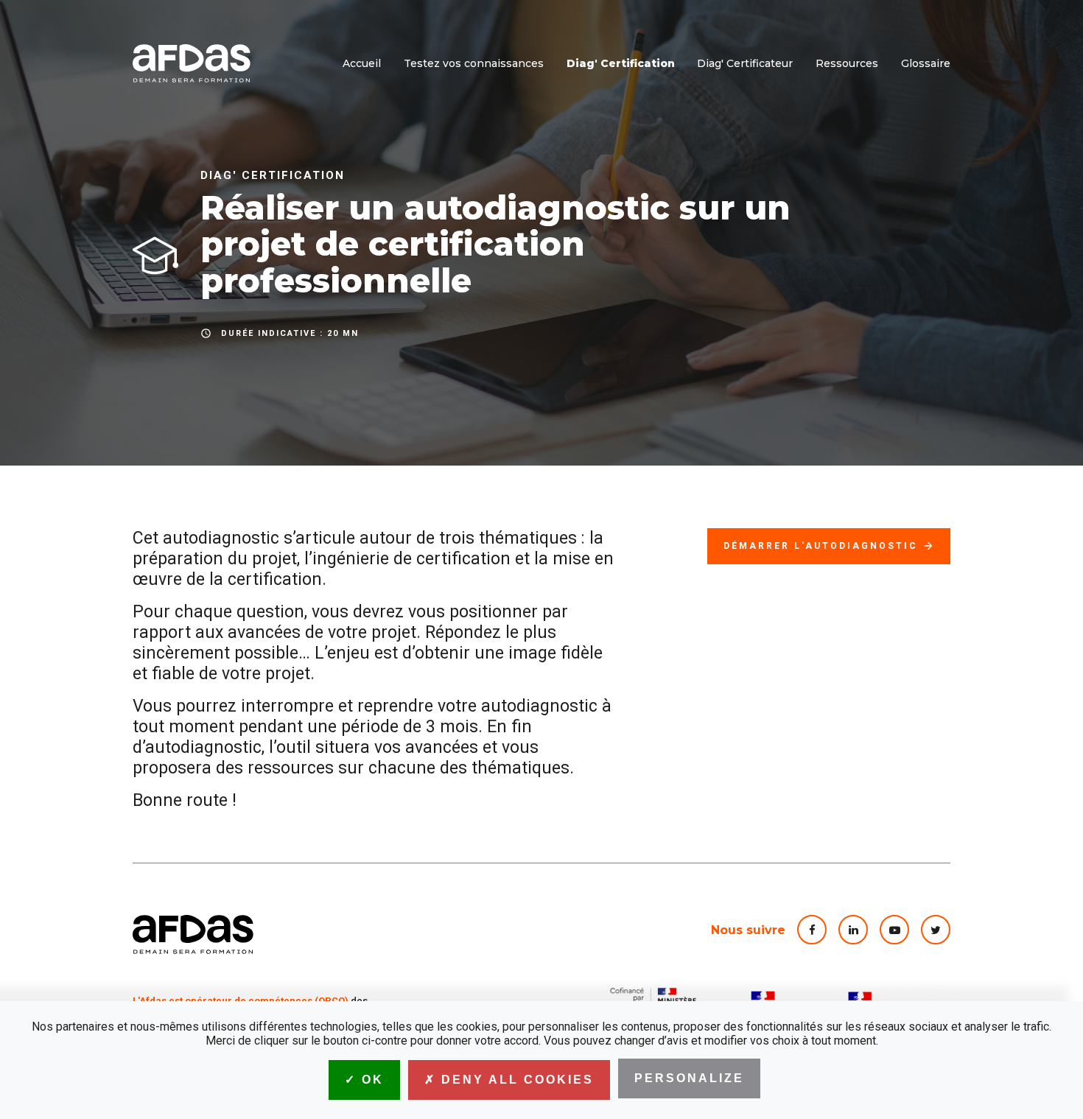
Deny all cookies (515, 1079)
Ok (370, 1079)
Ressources (847, 63)
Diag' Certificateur (745, 63)
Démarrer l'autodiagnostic (828, 546)
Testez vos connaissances (474, 63)
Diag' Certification (621, 63)
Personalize (689, 1078)
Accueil (362, 63)
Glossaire (925, 63)
